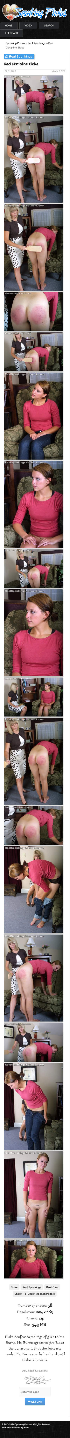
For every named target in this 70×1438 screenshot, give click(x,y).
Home (8, 25)
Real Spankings (20, 56)
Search (49, 25)
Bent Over (52, 1287)
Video (28, 25)
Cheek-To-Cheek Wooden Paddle (35, 1293)
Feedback (11, 33)
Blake (14, 1287)
